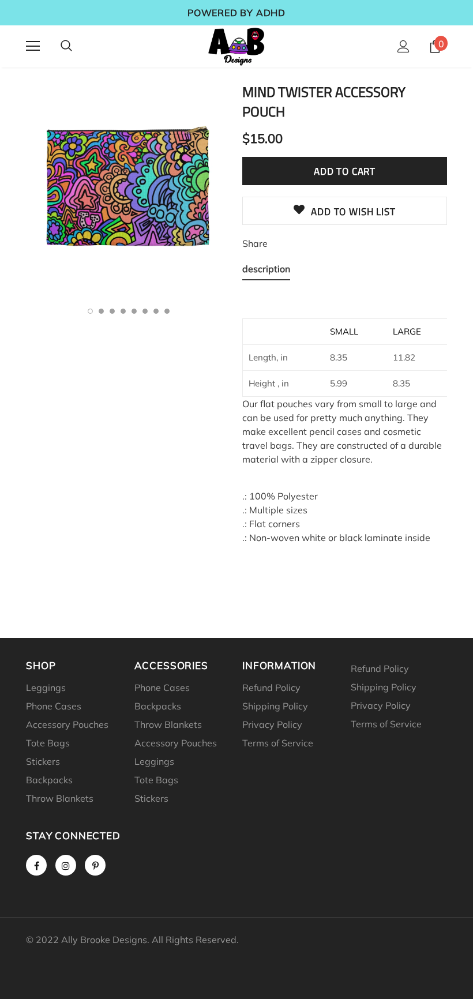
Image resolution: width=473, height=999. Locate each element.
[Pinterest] (95, 865)
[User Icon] (403, 46)
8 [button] (167, 311)
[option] (128, 188)
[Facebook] (36, 865)
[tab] (266, 271)
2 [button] (101, 311)
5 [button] (134, 311)
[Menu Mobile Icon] (33, 46)
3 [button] (112, 311)
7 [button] (156, 311)
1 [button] (90, 311)
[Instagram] (65, 865)
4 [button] (123, 311)
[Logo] (236, 46)
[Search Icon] (66, 46)
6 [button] (145, 311)
